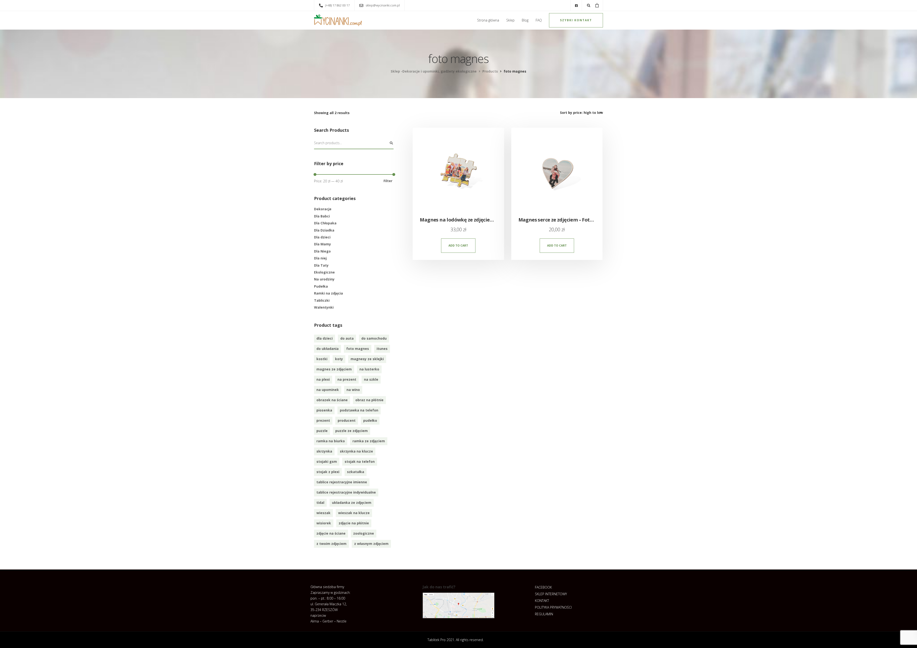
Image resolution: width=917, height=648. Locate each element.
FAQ (539, 20)
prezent (323, 420)
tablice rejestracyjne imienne (341, 482)
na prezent (346, 379)
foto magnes (357, 348)
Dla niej (320, 258)
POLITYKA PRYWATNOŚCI (553, 607)
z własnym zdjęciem (371, 543)
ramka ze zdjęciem (368, 441)
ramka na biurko (330, 441)
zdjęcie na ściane (331, 533)
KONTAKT (542, 600)
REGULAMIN (544, 614)
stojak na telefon (360, 461)
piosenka (324, 410)
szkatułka (355, 471)
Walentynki (324, 307)
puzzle (322, 430)
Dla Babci (322, 216)
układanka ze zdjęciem (351, 502)
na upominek (327, 389)
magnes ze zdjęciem (334, 369)
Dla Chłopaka (325, 223)
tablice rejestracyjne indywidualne (346, 492)
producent (347, 420)
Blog (525, 20)
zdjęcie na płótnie (354, 523)
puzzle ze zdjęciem (351, 430)
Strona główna (488, 20)
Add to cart (458, 245)
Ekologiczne (324, 272)
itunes (382, 348)
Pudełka (321, 286)
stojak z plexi (327, 471)
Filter (388, 181)
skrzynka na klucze (356, 451)
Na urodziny (324, 279)
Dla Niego (322, 251)
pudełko (370, 420)
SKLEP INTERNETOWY (551, 594)
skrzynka (324, 451)
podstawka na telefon (359, 410)
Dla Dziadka (324, 230)
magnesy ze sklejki (367, 359)
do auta (347, 338)
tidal (320, 502)
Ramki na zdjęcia (328, 293)
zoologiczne (363, 533)
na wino (353, 389)
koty (339, 359)
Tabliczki (322, 300)
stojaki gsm (326, 461)
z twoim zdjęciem (331, 543)
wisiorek (323, 523)
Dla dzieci (322, 237)
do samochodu (374, 338)
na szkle (371, 379)
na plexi (323, 379)
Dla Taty (321, 265)
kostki (321, 359)
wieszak (323, 513)
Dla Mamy (322, 244)
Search (391, 143)
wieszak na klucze (354, 513)
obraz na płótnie (369, 400)
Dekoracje (322, 209)
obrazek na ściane (332, 400)
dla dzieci (324, 338)
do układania (327, 348)
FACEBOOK (543, 587)
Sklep (510, 20)
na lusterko (369, 369)
